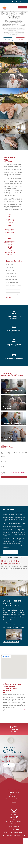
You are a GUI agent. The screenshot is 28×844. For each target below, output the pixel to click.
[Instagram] (20, 1)
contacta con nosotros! (19, 710)
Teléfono (3, 466)
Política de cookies (17, 821)
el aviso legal (14, 472)
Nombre (3, 456)
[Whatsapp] (7, 1)
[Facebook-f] (16, 1)
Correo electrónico (5, 461)
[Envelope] (11, 1)
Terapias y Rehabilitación (12, 423)
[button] (11, 7)
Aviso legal (9, 821)
